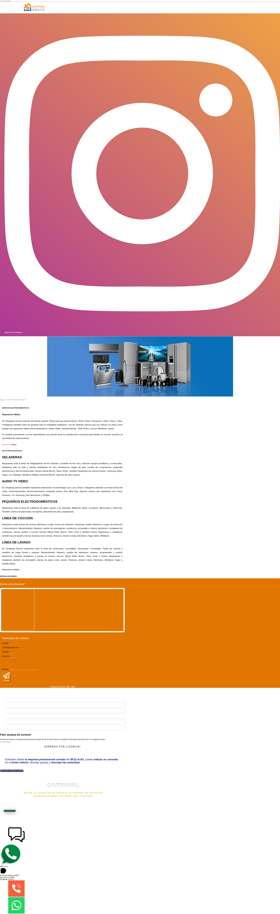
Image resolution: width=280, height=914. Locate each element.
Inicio (2, 400)
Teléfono (5, 652)
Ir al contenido (5, 1)
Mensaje (5, 669)
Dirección (6, 656)
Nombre (5, 643)
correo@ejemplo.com (10, 647)
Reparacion (6, 444)
